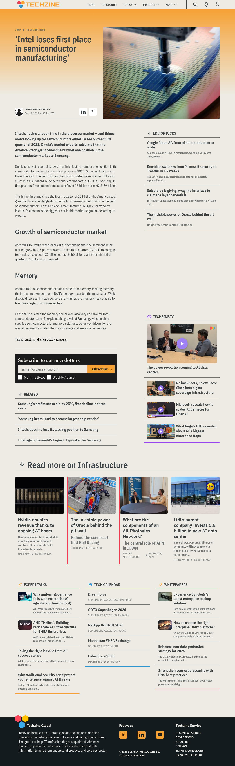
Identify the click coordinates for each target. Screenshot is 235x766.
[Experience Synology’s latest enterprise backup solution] (165, 603)
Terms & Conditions (190, 750)
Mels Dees (24, 554)
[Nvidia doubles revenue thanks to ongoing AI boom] (39, 495)
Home (91, 4)
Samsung (61, 339)
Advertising (185, 737)
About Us (182, 742)
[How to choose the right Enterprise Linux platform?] (165, 629)
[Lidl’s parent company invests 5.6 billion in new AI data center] (195, 495)
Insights (149, 4)
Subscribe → (101, 369)
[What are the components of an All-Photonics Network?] (144, 495)
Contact (181, 746)
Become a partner (188, 733)
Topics (128, 4)
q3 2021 (48, 339)
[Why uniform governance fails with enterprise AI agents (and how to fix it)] (25, 603)
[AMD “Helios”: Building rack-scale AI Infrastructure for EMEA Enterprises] (25, 631)
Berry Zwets (182, 559)
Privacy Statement (189, 755)
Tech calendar (107, 584)
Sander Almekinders (131, 555)
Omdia (37, 339)
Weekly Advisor (64, 377)
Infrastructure (36, 30)
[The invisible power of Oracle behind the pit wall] (92, 495)
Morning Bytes (34, 377)
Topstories (109, 4)
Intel (28, 339)
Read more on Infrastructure (77, 464)
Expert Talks (35, 584)
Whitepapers (176, 584)
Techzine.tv (163, 316)
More (169, 4)
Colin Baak (77, 548)
